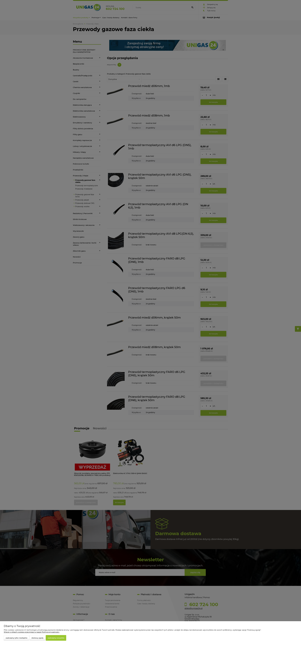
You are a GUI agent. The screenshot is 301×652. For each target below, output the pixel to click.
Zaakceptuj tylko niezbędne (16, 638)
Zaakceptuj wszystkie (56, 638)
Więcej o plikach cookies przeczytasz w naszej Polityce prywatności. (31, 632)
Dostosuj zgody (37, 638)
